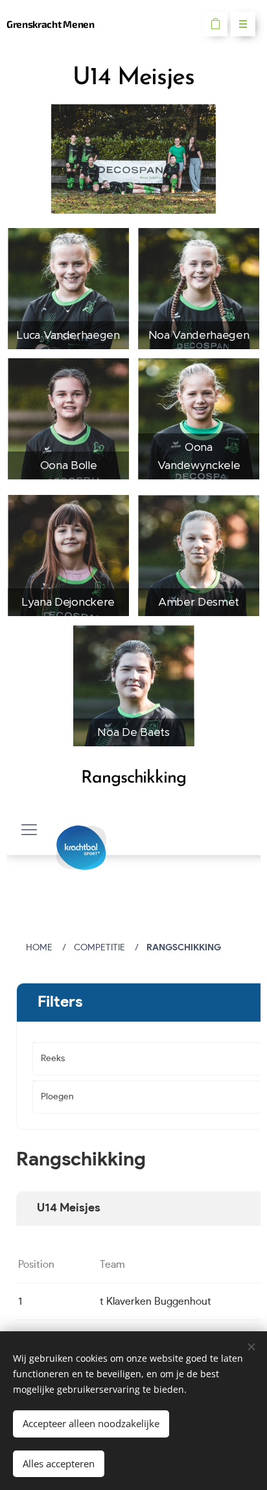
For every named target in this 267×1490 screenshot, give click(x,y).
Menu (243, 24)
